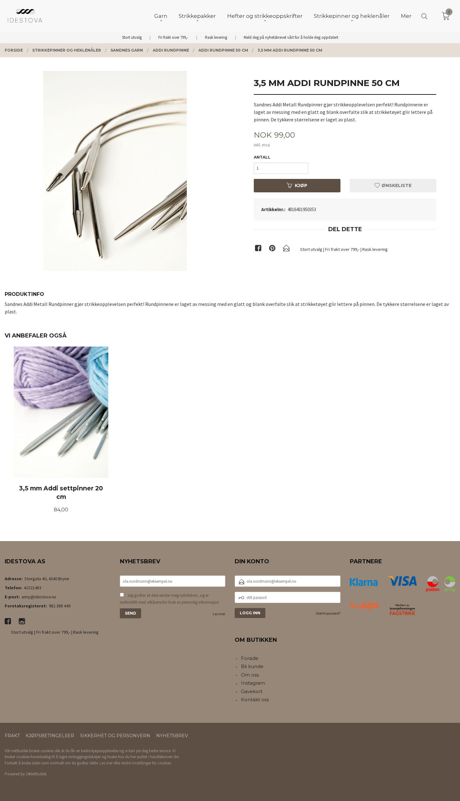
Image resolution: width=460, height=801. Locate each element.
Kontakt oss (255, 699)
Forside (249, 658)
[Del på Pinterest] (272, 249)
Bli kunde (252, 666)
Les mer (219, 613)
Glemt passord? (328, 613)
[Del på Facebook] (258, 249)
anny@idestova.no (39, 597)
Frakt (12, 735)
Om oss (250, 675)
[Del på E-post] (286, 249)
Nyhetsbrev (172, 735)
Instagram (253, 683)
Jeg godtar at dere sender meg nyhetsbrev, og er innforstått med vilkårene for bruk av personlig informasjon (169, 599)
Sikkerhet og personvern (115, 735)
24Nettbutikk (36, 774)
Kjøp (301, 185)
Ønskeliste (395, 185)
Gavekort (252, 691)
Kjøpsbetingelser (50, 735)
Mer (406, 16)
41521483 (32, 588)
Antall (262, 157)
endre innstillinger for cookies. (146, 763)
